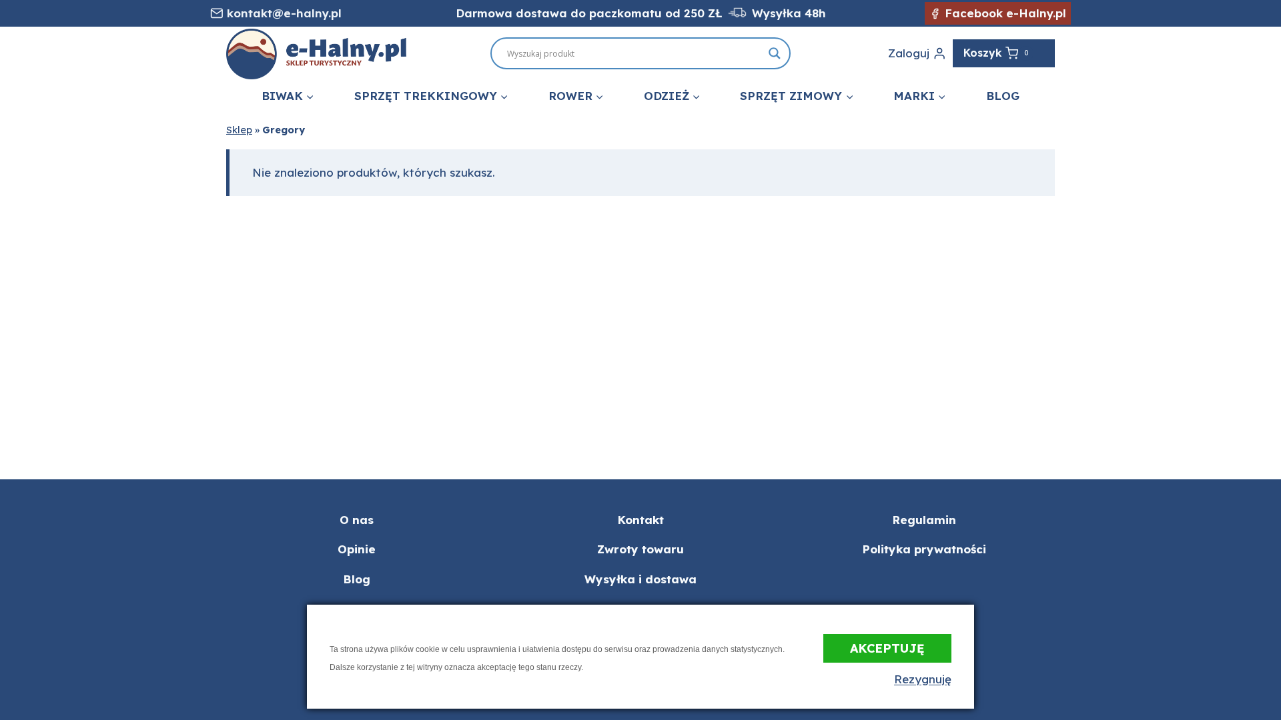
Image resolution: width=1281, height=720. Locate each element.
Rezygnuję (922, 679)
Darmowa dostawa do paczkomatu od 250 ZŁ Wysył (621, 13)
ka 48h (806, 13)
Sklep (239, 130)
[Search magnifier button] (774, 53)
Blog (1002, 96)
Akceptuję (887, 648)
